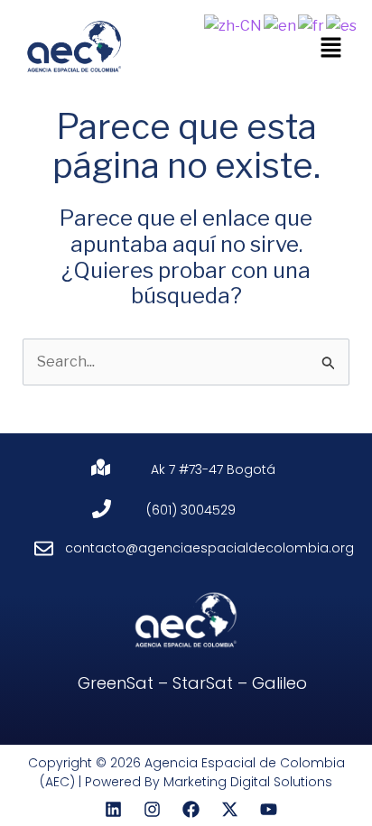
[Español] (342, 24)
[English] (281, 24)
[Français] (312, 24)
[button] (331, 48)
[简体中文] (234, 24)
